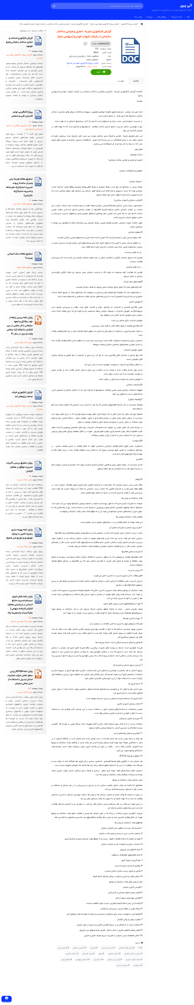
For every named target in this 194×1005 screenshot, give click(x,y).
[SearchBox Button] (54, 6)
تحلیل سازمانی (113, 953)
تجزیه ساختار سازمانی (132, 953)
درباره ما (150, 17)
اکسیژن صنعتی (79, 948)
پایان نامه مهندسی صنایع (21, 621)
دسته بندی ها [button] (177, 17)
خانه (188, 17)
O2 (139, 948)
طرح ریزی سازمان (113, 959)
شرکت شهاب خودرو (133, 959)
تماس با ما (138, 17)
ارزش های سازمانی (126, 948)
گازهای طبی (65, 959)
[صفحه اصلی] (141, 24)
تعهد (100, 953)
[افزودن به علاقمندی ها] (85, 44)
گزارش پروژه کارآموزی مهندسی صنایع (82, 63)
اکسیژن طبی (62, 948)
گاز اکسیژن (97, 959)
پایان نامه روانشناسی (23, 342)
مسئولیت (137, 965)
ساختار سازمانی (71, 953)
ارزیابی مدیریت (107, 948)
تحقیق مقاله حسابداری (22, 204)
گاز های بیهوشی (82, 959)
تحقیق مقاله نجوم (24, 267)
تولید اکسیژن (87, 953)
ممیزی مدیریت (122, 965)
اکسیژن (93, 948)
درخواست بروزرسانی (77, 56)
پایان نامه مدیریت (24, 479)
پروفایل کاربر (161, 17)
